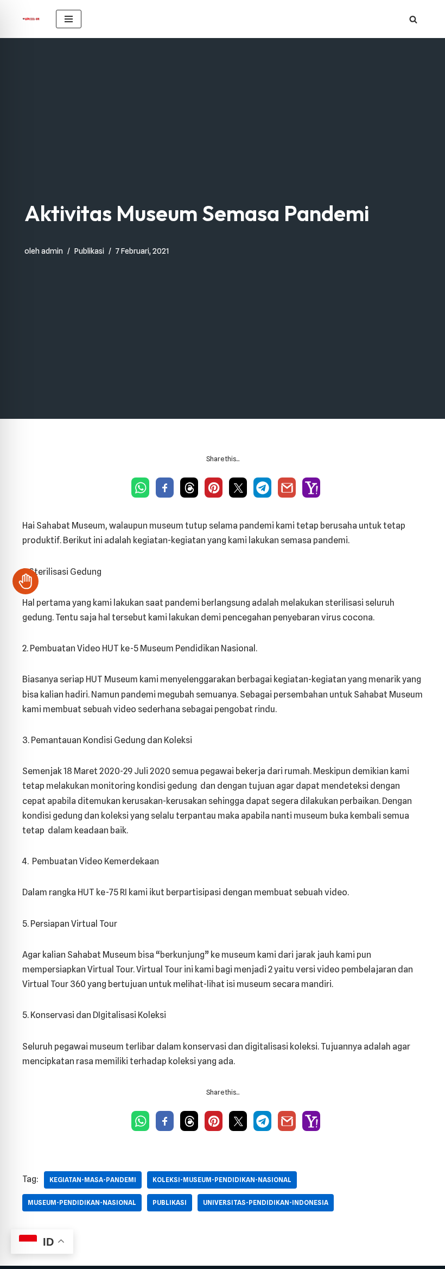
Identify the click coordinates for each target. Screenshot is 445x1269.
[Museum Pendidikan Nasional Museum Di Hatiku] (31, 19)
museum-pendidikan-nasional (82, 1202)
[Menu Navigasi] (68, 19)
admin (52, 250)
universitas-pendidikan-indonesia (265, 1202)
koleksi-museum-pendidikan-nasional (221, 1180)
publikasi (169, 1202)
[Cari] (413, 19)
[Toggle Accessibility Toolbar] (25, 581)
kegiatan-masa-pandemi (92, 1180)
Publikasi (89, 250)
